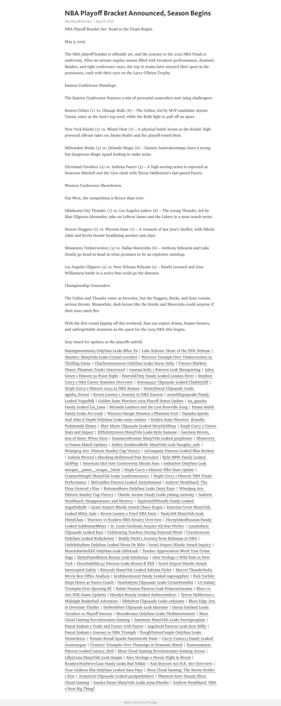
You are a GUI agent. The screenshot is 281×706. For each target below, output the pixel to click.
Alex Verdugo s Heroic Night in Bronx (158, 657)
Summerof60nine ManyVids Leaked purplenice (152, 438)
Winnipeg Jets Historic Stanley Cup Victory (102, 450)
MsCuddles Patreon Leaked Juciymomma (126, 482)
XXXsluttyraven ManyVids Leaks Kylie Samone (137, 432)
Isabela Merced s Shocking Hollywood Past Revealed (113, 457)
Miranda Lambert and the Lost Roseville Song (148, 407)
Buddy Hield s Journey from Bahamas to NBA (158, 538)
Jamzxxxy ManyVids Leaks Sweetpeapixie (169, 619)
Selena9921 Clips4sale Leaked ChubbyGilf (172, 382)
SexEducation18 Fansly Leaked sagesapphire (151, 576)
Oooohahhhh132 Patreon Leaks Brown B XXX (115, 563)
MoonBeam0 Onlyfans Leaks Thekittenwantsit (155, 613)
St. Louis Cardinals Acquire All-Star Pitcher (147, 526)
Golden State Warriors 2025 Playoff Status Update (141, 400)
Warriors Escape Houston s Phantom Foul (142, 413)
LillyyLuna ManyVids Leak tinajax (93, 657)
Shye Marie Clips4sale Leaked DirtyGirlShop (138, 426)
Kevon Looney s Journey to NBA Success (128, 394)
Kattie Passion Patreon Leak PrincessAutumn (154, 588)
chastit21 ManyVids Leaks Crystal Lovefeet (101, 357)
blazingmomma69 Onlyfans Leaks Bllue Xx (101, 350)
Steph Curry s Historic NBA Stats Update (159, 469)
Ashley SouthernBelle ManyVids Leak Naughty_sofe (156, 444)
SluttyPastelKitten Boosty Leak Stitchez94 (112, 557)
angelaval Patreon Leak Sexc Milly (177, 626)
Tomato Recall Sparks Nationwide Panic (123, 638)
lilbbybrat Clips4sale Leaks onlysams (153, 601)
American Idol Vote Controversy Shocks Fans (121, 463)
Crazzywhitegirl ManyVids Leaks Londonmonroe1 (107, 475)
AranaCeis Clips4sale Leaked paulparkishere (116, 676)
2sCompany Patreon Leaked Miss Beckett (179, 450)
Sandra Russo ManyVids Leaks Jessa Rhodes (131, 682)
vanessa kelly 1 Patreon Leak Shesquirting (164, 369)
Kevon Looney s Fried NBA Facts (129, 513)
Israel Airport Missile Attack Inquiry (180, 544)
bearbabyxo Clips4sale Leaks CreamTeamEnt (155, 582)
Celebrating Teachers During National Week (144, 532)
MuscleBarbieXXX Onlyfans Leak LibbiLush (101, 550)
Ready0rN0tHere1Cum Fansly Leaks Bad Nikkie (105, 663)
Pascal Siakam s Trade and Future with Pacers (104, 626)
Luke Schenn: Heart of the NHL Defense (176, 350)
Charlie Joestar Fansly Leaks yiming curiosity (156, 494)
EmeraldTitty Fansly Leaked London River (158, 375)
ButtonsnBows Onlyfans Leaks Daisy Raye (139, 488)
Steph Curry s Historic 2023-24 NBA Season (102, 388)
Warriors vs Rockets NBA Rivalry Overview (124, 519)
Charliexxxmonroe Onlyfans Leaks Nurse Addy (134, 363)
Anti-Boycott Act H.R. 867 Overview (181, 663)
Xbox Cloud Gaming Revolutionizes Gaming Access (161, 651)
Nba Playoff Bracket (78, 21)
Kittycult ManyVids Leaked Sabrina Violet (135, 569)
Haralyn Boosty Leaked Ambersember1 (143, 594)
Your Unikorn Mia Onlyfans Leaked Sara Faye (104, 669)
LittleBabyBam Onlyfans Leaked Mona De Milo (105, 544)
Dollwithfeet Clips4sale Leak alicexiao (135, 607)
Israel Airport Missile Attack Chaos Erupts (127, 507)
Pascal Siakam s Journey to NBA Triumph (100, 632)
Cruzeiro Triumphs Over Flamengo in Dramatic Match (136, 644)
